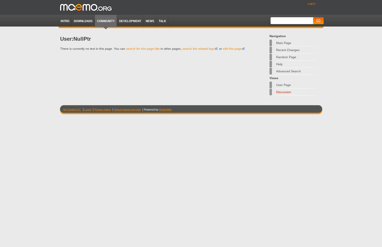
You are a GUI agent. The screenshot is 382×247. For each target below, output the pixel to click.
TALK (162, 21)
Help (279, 64)
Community (106, 21)
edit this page (232, 48)
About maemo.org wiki (127, 109)
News (150, 21)
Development (130, 21)
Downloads (83, 21)
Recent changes (288, 50)
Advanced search (288, 71)
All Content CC (72, 109)
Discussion (283, 92)
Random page (286, 57)
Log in (311, 3)
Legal (87, 109)
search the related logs (198, 48)
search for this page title (143, 48)
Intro (65, 21)
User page (283, 85)
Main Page (283, 43)
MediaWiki (165, 109)
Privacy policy (102, 109)
